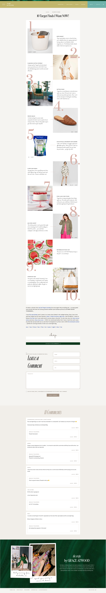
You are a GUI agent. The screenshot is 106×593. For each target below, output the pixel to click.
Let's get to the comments (52, 343)
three (34, 327)
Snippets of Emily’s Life (36, 519)
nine (58, 327)
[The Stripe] (10, 4)
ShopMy (83, 4)
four (39, 327)
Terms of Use (12, 589)
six (45, 327)
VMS (93, 589)
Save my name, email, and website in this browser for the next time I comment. (47, 391)
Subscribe (61, 4)
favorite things (56, 12)
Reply (77, 427)
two (31, 327)
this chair (32, 318)
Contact (98, 4)
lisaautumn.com (34, 495)
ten (61, 327)
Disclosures (27, 589)
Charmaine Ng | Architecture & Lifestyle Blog (37, 424)
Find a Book (69, 4)
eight (53, 327)
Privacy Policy (20, 589)
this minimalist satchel (73, 321)
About (91, 4)
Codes (77, 4)
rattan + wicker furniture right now (55, 316)
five (42, 327)
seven (49, 327)
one (27, 327)
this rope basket (33, 314)
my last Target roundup (45, 307)
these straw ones (39, 320)
